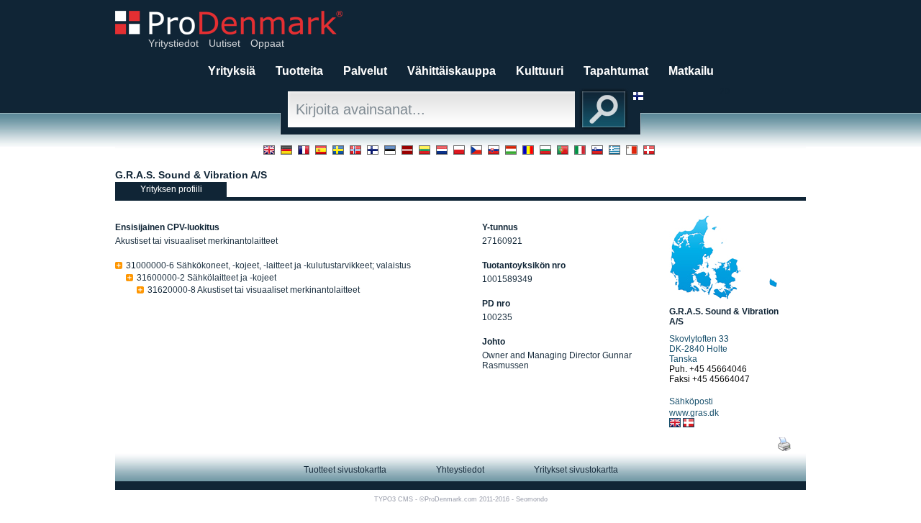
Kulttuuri (539, 71)
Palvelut (365, 71)
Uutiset (224, 43)
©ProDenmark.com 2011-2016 (464, 499)
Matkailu (691, 71)
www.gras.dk (694, 413)
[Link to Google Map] (723, 296)
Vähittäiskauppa (451, 71)
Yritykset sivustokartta (576, 470)
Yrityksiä (231, 71)
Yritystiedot (173, 43)
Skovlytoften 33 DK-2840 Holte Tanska (699, 349)
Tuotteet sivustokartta (345, 470)
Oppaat (267, 43)
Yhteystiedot (460, 470)
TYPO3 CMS (393, 499)
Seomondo (532, 499)
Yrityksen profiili (171, 189)
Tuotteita (299, 71)
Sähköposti (691, 401)
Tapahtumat (616, 71)
